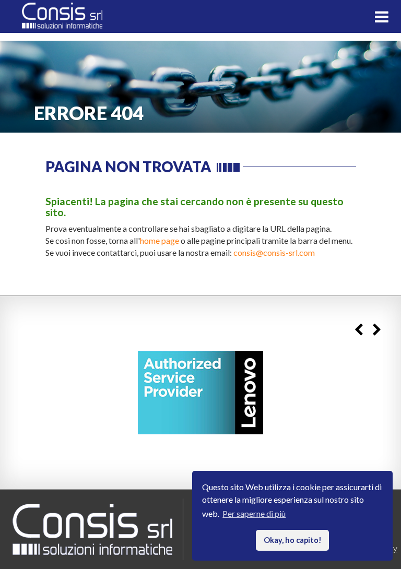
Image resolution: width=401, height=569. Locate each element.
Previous (358, 329)
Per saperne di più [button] (254, 513)
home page (159, 240)
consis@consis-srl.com (274, 252)
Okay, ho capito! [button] (293, 540)
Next (376, 329)
